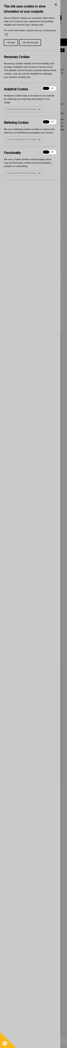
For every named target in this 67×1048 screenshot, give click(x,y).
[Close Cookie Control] (56, 4)
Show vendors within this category (22, 109)
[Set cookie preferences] (8, 1040)
